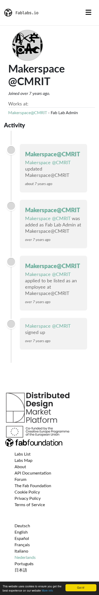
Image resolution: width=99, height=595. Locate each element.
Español (22, 538)
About (20, 467)
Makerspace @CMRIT (47, 163)
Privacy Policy (28, 498)
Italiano (21, 551)
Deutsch (22, 526)
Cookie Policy (27, 492)
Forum (20, 479)
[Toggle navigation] (88, 13)
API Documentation (33, 473)
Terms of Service (30, 505)
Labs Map (23, 460)
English (21, 532)
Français (22, 545)
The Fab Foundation (33, 486)
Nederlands (25, 557)
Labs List (23, 454)
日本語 (21, 570)
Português (24, 564)
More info (47, 590)
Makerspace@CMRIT (27, 113)
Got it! (80, 587)
